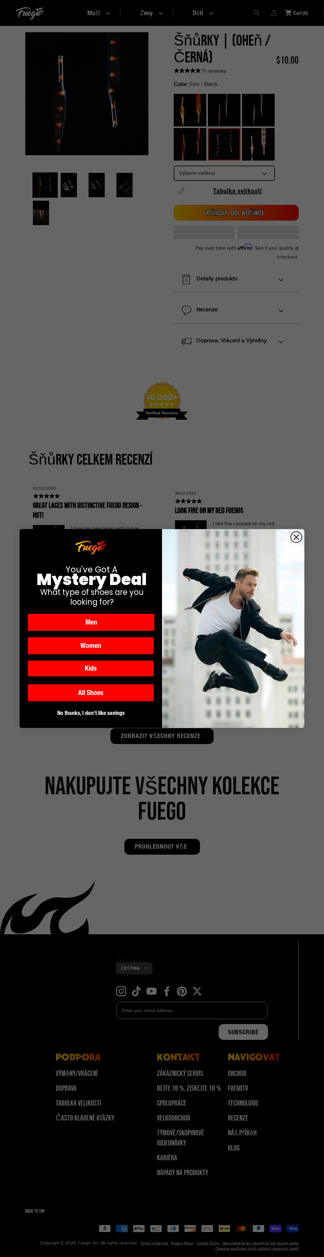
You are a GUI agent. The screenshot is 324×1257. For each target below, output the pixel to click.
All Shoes (90, 692)
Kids (91, 668)
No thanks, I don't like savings (91, 713)
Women (90, 645)
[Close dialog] (296, 537)
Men (91, 622)
